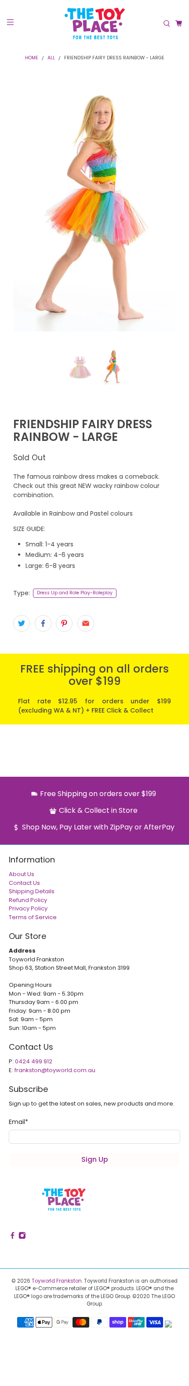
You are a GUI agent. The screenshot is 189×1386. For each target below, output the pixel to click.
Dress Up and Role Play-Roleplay (75, 592)
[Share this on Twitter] (21, 623)
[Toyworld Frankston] (94, 23)
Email (18, 1121)
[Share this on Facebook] (43, 623)
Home (31, 58)
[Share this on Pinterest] (64, 623)
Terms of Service (33, 917)
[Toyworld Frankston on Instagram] (22, 1237)
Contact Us (24, 883)
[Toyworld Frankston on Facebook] (12, 1237)
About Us (21, 874)
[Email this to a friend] (85, 623)
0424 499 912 (33, 1061)
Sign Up (94, 1159)
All (51, 58)
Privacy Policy (28, 908)
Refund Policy (28, 900)
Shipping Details (32, 891)
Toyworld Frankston (57, 1280)
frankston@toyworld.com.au (55, 1070)
